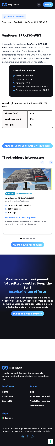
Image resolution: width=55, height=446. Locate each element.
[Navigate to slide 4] (30, 238)
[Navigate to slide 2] (24, 238)
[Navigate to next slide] (51, 162)
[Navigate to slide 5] (33, 238)
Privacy (28, 431)
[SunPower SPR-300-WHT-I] (27, 201)
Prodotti (18, 22)
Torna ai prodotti (15, 16)
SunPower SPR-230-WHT (36, 22)
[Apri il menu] (39, 5)
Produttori (7, 22)
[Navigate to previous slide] (42, 162)
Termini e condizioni (42, 431)
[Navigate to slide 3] (27, 238)
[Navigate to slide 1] (21, 238)
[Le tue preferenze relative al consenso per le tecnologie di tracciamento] (50, 441)
